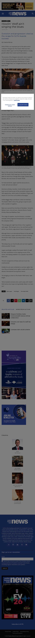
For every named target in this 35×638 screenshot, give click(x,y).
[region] (17, 102)
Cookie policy (17, 100)
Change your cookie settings (10, 105)
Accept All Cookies (23, 104)
